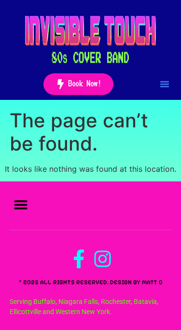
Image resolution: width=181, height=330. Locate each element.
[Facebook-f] (79, 258)
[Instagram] (102, 258)
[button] (164, 84)
